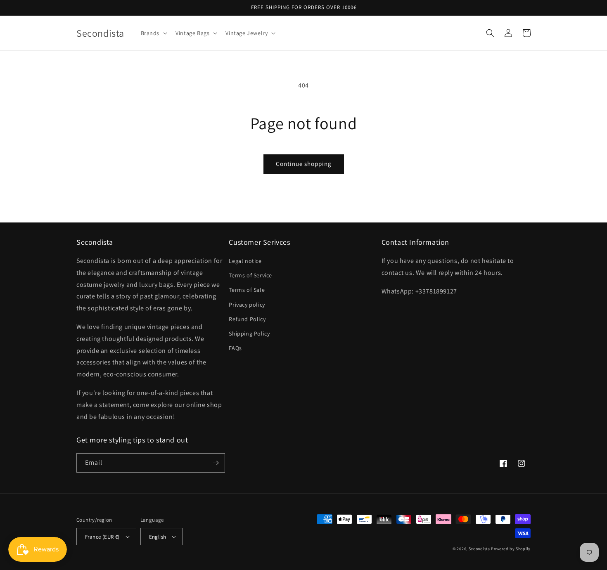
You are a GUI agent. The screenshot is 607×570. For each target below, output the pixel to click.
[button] (153, 33)
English (157, 536)
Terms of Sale (247, 289)
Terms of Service (250, 275)
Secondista (479, 548)
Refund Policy (247, 319)
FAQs (235, 348)
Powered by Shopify (511, 548)
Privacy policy (247, 304)
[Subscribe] (215, 463)
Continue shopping (304, 164)
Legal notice (245, 261)
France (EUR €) (102, 536)
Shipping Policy (249, 333)
